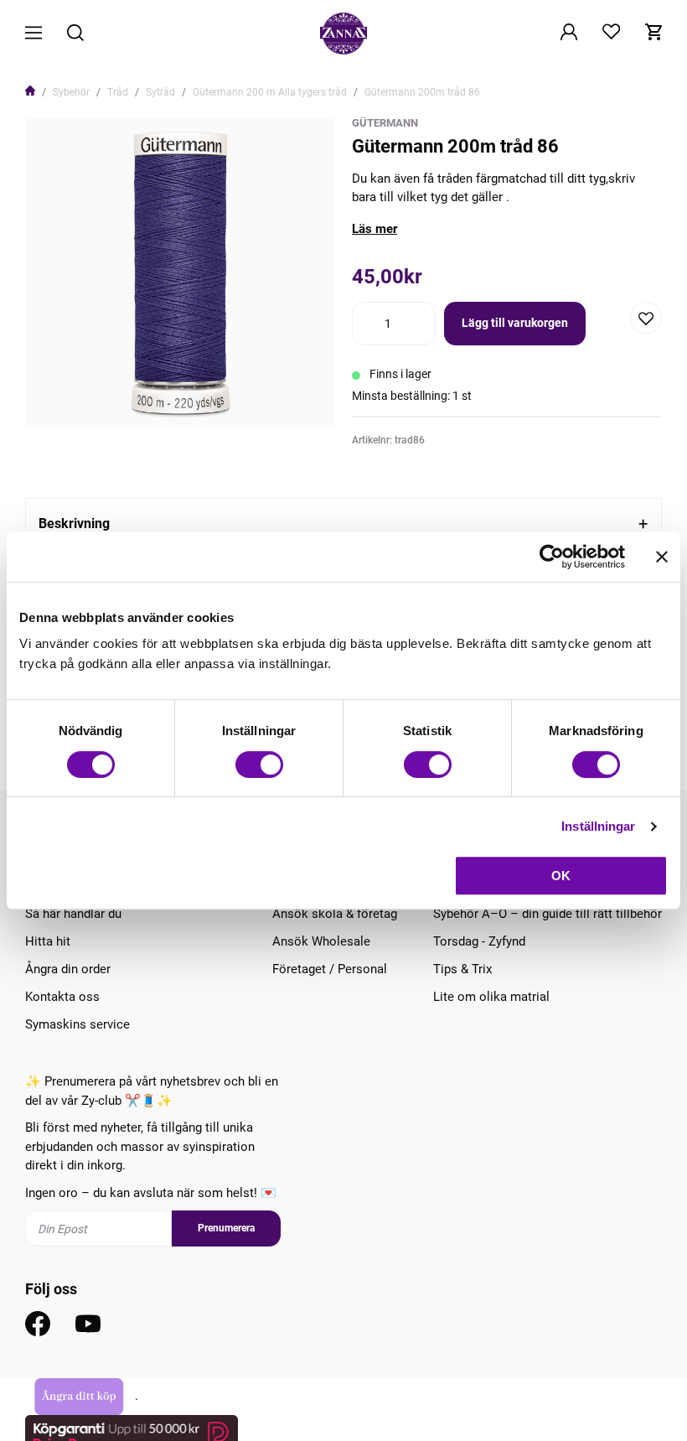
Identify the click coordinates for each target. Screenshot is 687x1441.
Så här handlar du (73, 913)
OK (561, 875)
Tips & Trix (462, 969)
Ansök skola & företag (334, 913)
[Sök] (75, 34)
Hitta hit (47, 941)
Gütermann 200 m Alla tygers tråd (270, 92)
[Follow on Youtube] (88, 1323)
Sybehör (71, 92)
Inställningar (598, 826)
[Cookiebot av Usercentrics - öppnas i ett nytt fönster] (551, 556)
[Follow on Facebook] (38, 1323)
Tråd (117, 92)
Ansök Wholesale (321, 941)
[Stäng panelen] (662, 556)
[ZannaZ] (343, 33)
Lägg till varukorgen (515, 322)
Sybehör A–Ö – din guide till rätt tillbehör (547, 913)
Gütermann (385, 123)
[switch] (259, 764)
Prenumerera (226, 1228)
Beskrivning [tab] (74, 523)
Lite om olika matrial (491, 996)
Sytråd (160, 92)
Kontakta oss (62, 996)
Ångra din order (68, 969)
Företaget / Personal (329, 969)
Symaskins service (77, 1024)
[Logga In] (568, 33)
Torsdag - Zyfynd (479, 941)
